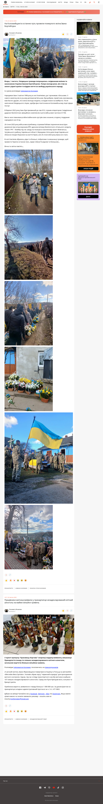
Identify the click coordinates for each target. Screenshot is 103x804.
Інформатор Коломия (29, 91)
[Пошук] (94, 2)
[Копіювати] (71, 34)
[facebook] (40, 788)
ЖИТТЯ (60, 2)
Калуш (57, 796)
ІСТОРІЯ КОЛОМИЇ (29, 2)
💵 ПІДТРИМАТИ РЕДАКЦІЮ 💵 (76, 12)
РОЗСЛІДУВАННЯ (51, 2)
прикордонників (51, 667)
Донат (88, 196)
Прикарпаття (9, 588)
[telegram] (45, 788)
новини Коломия (21, 588)
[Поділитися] (67, 34)
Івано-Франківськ (48, 796)
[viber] (49, 788)
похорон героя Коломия (38, 588)
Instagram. (57, 694)
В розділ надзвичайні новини (88, 129)
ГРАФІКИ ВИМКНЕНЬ (16, 2)
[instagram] (63, 788)
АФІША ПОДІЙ (88, 168)
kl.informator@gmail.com (19, 699)
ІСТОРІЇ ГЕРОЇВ (41, 2)
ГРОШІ (71, 2)
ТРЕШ (76, 2)
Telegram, (41, 694)
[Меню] (99, 2)
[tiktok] (58, 788)
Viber (47, 694)
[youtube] (54, 788)
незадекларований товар (38, 719)
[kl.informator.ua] (5, 2)
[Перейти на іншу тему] (90, 2)
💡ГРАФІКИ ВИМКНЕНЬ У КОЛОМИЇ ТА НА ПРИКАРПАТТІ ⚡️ (45, 12)
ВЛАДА (66, 2)
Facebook (33, 694)
